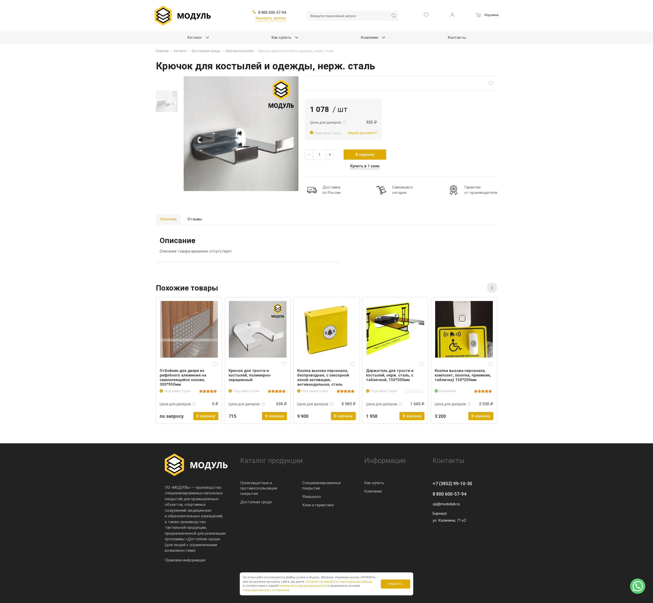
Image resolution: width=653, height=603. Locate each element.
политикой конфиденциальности (302, 585)
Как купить (374, 483)
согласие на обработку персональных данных (338, 581)
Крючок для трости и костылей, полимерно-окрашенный (250, 375)
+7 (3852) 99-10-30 (452, 483)
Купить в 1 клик (365, 166)
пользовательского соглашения (266, 590)
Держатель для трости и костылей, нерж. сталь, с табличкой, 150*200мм (389, 375)
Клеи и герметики (318, 505)
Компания (373, 491)
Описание (168, 219)
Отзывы (194, 219)
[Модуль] (183, 16)
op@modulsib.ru (446, 504)
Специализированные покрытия (321, 486)
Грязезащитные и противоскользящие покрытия (258, 488)
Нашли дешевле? (362, 133)
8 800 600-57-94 (449, 494)
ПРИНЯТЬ (395, 584)
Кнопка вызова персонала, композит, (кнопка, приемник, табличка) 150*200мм (463, 375)
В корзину (365, 154)
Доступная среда (256, 502)
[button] (492, 288)
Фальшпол (311, 496)
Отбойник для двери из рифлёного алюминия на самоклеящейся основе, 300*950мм (183, 377)
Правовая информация (185, 560)
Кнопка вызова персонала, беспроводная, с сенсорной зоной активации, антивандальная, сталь (323, 377)
